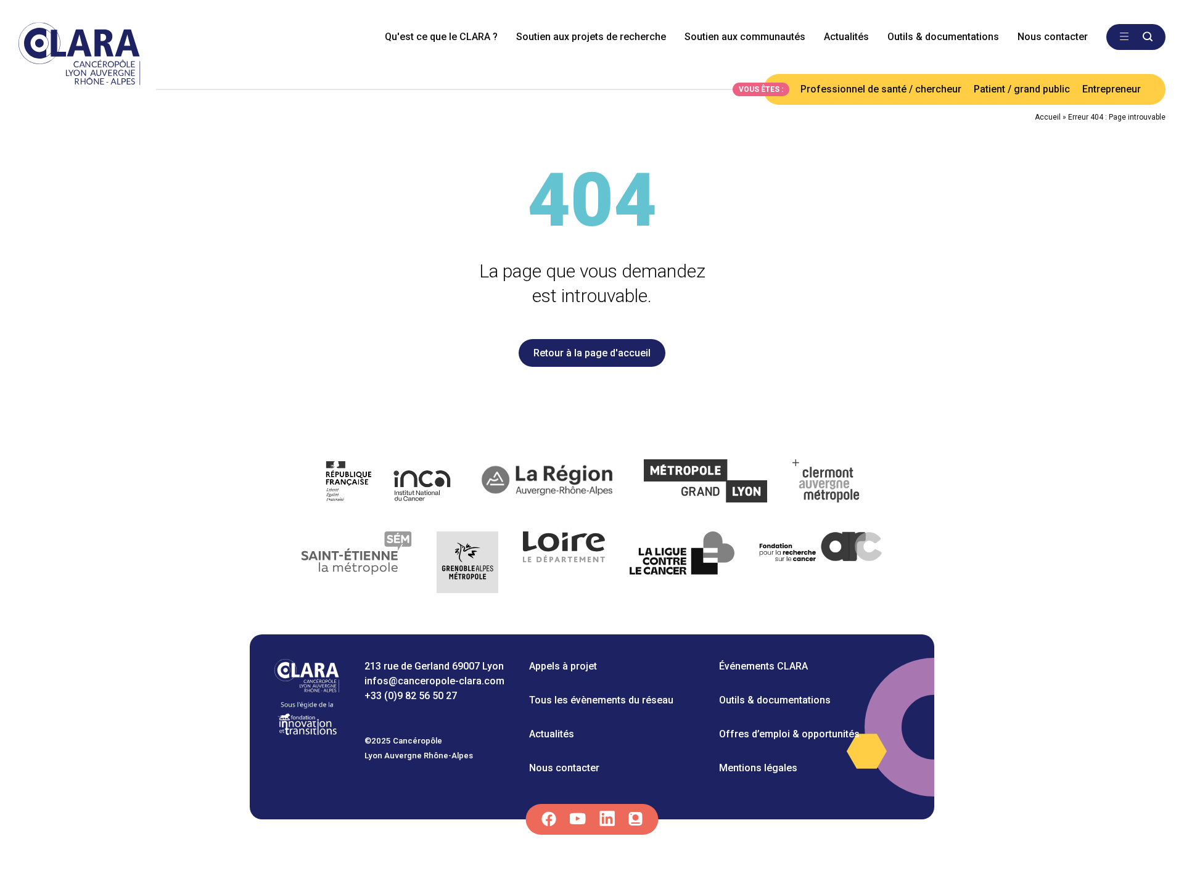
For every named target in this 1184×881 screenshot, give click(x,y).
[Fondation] (307, 734)
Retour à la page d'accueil (592, 353)
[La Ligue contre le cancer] (682, 564)
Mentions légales (758, 768)
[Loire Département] (564, 564)
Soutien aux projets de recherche (591, 37)
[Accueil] (306, 689)
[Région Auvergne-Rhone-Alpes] (548, 483)
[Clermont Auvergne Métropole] (826, 483)
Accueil (1048, 117)
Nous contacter (1053, 37)
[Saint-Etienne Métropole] (357, 564)
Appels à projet (563, 666)
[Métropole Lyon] (706, 483)
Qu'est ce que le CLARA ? (441, 37)
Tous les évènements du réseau (601, 700)
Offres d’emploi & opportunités (789, 734)
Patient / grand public (1022, 89)
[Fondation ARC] (821, 564)
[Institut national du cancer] (388, 483)
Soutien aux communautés (744, 37)
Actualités (846, 37)
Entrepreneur (1111, 89)
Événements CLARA (763, 666)
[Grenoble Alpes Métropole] (467, 564)
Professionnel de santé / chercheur (880, 89)
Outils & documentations (943, 37)
